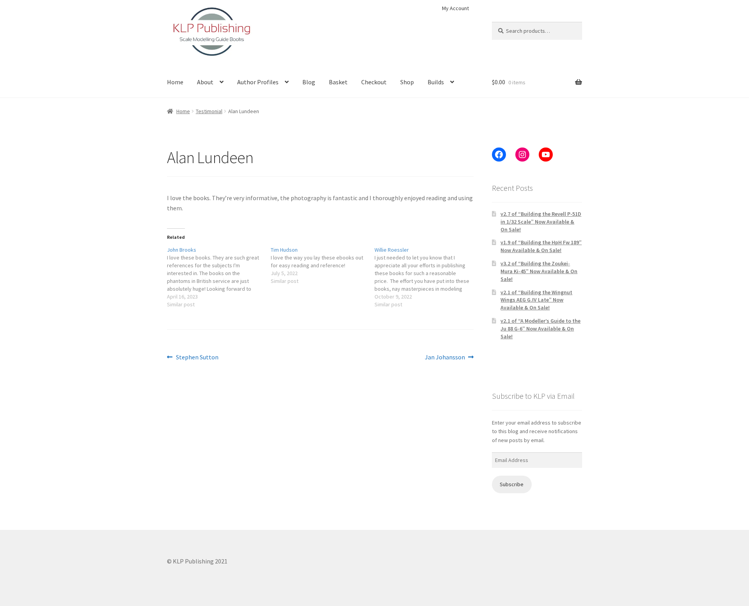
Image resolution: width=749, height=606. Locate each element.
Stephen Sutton (197, 358)
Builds (436, 82)
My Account (455, 8)
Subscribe (512, 484)
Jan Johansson (445, 358)
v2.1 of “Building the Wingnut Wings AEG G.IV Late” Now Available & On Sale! (536, 300)
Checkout (374, 82)
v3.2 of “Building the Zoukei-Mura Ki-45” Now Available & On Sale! (539, 271)
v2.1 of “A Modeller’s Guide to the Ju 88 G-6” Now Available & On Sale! (540, 328)
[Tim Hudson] (322, 265)
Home (175, 82)
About (205, 82)
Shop (407, 82)
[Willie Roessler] (426, 277)
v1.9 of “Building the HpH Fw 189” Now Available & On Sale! (541, 246)
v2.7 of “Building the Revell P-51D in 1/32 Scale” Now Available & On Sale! (541, 221)
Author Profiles (258, 82)
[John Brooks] (219, 277)
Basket (338, 82)
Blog (308, 82)
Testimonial (209, 111)
